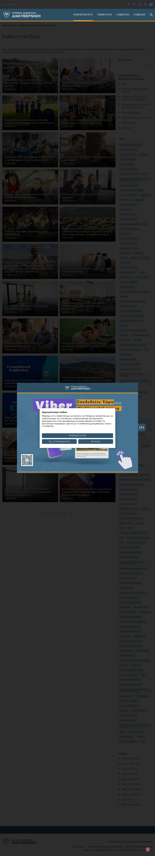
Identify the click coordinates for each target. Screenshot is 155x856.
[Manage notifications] (147, 849)
